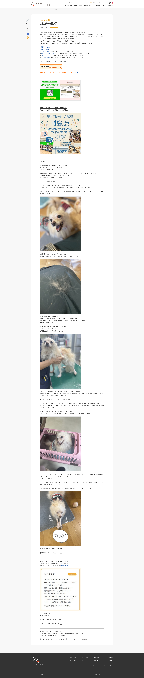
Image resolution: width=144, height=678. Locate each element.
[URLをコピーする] (28, 37)
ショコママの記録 (88, 3)
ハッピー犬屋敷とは (108, 6)
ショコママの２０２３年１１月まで (50, 53)
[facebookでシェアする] (28, 34)
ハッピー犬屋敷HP (46, 51)
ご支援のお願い (97, 6)
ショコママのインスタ (47, 55)
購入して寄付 (96, 666)
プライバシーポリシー (103, 675)
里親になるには (88, 6)
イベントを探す (78, 6)
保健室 (54, 27)
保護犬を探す (68, 6)
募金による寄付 (96, 660)
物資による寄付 (96, 663)
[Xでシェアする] (28, 31)
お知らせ (71, 3)
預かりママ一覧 (96, 3)
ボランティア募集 (78, 3)
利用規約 (95, 675)
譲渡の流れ (84, 660)
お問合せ (103, 3)
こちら (78, 72)
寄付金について (85, 663)
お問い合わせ (64, 565)
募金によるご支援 (45, 47)
